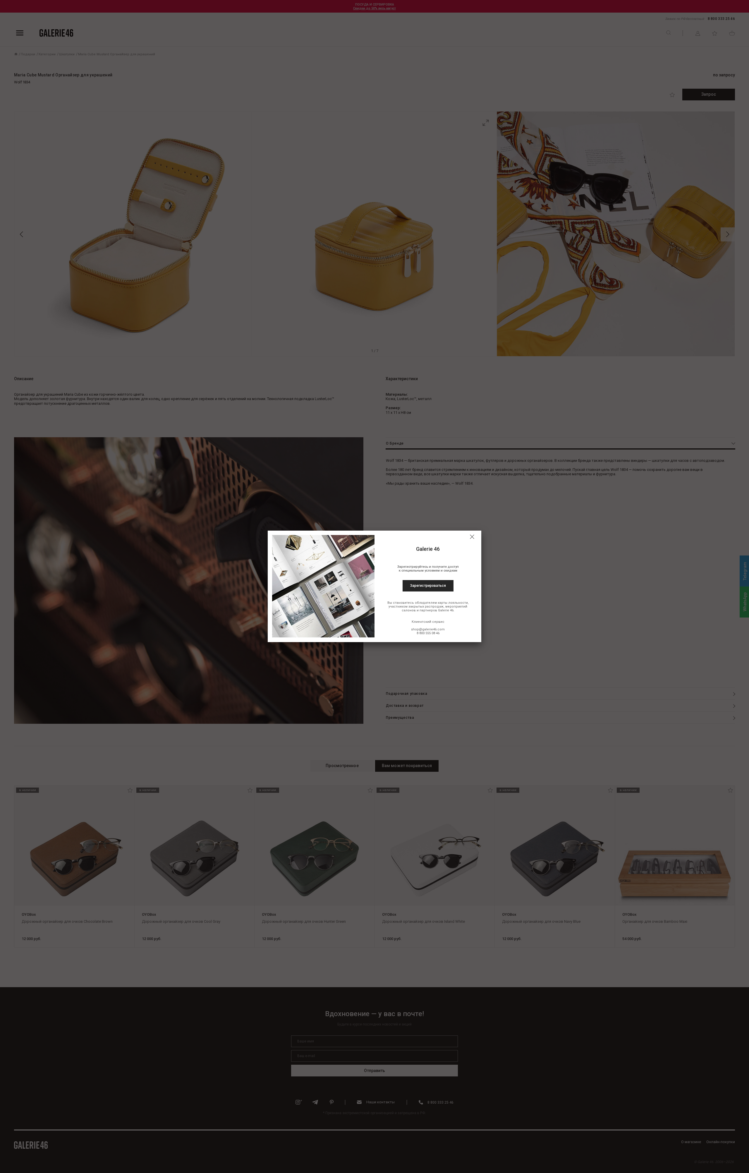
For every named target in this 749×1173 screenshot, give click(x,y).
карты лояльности (453, 603)
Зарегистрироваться (428, 586)
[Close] (472, 536)
